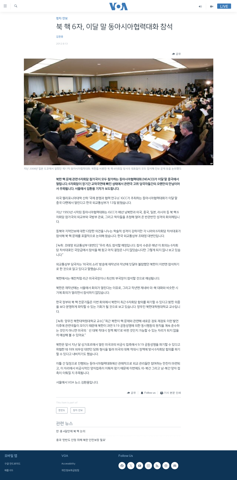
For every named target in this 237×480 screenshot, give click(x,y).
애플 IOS (8, 470)
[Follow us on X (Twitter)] (130, 465)
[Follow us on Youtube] (139, 465)
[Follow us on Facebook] (122, 465)
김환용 (59, 36)
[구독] (174, 465)
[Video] (211, 6)
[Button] (176, 54)
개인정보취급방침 (70, 470)
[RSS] (157, 465)
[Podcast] (165, 465)
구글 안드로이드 (12, 464)
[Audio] (200, 6)
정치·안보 (62, 18)
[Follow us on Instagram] (148, 465)
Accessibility (68, 464)
